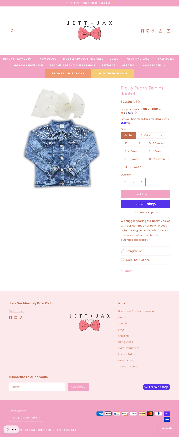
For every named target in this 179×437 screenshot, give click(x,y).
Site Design (44, 430)
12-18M (145, 135)
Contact (123, 317)
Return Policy (126, 360)
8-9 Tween (131, 159)
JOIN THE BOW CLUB (112, 73)
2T (161, 135)
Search (122, 323)
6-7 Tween (131, 151)
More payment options (145, 212)
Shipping (123, 336)
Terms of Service (128, 366)
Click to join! (16, 311)
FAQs (121, 329)
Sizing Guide (125, 342)
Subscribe (78, 386)
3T (126, 143)
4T (138, 143)
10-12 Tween (156, 159)
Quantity (126, 174)
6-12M (128, 135)
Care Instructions (128, 348)
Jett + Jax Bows (26, 430)
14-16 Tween (132, 167)
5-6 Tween (156, 143)
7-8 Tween (155, 151)
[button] (12, 31)
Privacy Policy (126, 354)
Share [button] (128, 271)
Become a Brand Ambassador (136, 311)
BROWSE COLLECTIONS (68, 73)
